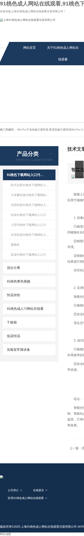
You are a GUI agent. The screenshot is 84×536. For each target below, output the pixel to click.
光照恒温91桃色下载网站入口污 (31, 205)
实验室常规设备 (18, 349)
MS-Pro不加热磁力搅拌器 (32, 129)
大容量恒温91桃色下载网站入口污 (33, 195)
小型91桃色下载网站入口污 (28, 224)
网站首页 (29, 47)
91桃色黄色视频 (18, 281)
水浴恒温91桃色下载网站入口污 (31, 234)
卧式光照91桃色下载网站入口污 (31, 185)
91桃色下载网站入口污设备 (26, 175)
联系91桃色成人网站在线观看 (26, 498)
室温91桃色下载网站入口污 (28, 254)
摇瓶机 (15, 244)
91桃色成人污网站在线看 (25, 309)
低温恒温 (13, 336)
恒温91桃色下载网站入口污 (28, 214)
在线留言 (38, 490)
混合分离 (13, 268)
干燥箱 (12, 322)
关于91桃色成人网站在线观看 (63, 53)
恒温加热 (13, 295)
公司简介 (13, 490)
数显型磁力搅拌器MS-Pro (64, 129)
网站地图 (5, 534)
